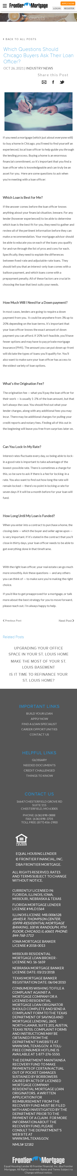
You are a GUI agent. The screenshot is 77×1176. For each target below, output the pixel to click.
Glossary (39, 760)
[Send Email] (44, 82)
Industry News (39, 68)
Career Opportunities (39, 729)
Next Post (65, 620)
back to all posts (20, 39)
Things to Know (39, 775)
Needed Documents (39, 765)
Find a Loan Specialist (39, 724)
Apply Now (39, 718)
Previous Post (12, 620)
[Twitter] (62, 82)
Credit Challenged (39, 770)
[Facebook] (53, 82)
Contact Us (39, 734)
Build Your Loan (39, 713)
